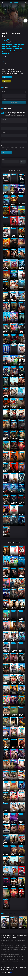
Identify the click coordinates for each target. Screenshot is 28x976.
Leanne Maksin (19, 73)
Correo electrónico (5, 132)
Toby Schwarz (11, 69)
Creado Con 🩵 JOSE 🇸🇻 (6, 972)
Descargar (14, 102)
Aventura (15, 71)
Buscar (3, 159)
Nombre (3, 125)
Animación (9, 71)
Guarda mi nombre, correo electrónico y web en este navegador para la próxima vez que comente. (13, 148)
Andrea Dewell (11, 73)
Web (2, 139)
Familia (20, 71)
